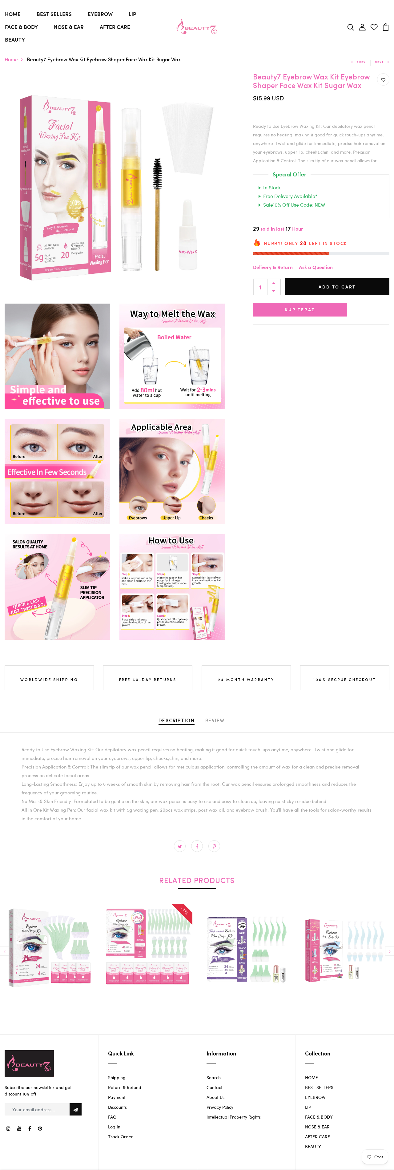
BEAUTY (15, 39)
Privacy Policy (220, 1107)
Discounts (117, 1107)
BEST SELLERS (54, 14)
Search (214, 1077)
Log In (114, 1127)
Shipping (117, 1077)
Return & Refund (124, 1087)
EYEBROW (100, 14)
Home (11, 59)
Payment (117, 1097)
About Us (215, 1097)
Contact (215, 1087)
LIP (132, 14)
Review (215, 721)
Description (177, 721)
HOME (13, 14)
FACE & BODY (21, 26)
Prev (361, 62)
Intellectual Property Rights (234, 1117)
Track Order (120, 1137)
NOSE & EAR (69, 26)
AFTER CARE (115, 26)
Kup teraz (300, 310)
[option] (49, 953)
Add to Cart (337, 287)
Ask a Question (316, 268)
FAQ (112, 1117)
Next (379, 62)
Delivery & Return (273, 268)
